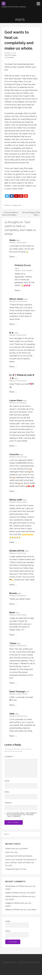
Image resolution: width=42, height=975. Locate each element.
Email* (8, 931)
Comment (9, 757)
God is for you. (11, 852)
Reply (11, 256)
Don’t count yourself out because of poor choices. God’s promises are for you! (20, 862)
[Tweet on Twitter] (7, 196)
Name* (8, 921)
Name (6, 781)
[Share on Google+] (16, 196)
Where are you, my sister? (16, 848)
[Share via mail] (26, 196)
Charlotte (14, 454)
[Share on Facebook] (11, 196)
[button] (39, 3)
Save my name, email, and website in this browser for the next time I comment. (22, 814)
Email (6, 792)
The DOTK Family (10, 55)
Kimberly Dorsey (23, 265)
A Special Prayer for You (15, 869)
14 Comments (9, 57)
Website (8, 803)
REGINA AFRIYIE (16, 551)
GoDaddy (21, 965)
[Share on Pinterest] (21, 196)
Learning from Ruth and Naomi (18, 856)
